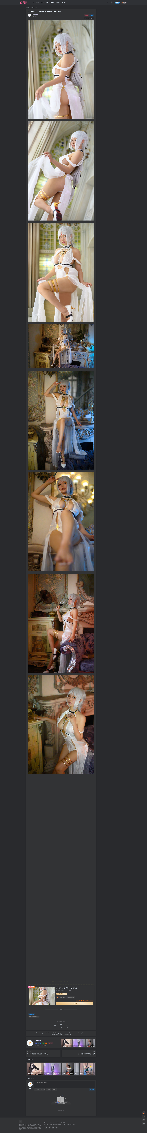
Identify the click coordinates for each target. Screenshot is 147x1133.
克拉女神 (64, 2)
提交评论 (92, 1089)
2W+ (40, 1043)
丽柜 (47, 2)
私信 (92, 15)
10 (46, 1043)
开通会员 (125, 2)
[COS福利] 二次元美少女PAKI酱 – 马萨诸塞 (44, 11)
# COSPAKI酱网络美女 (34, 1016)
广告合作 (58, 1122)
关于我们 (63, 1122)
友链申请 (46, 1122)
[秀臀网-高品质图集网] (24, 1121)
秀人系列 (35, 2)
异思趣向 (58, 2)
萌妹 (42, 2)
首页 (28, 7)
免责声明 (52, 1122)
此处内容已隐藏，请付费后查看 (61, 982)
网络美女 (52, 2)
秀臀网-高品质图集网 (56, 1124)
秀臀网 (33, 14)
